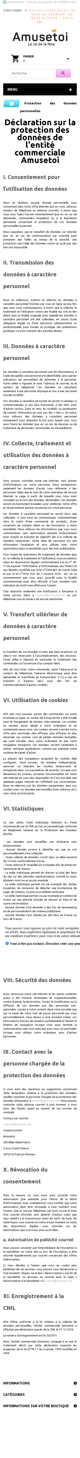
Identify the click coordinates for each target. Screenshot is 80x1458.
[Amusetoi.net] (40, 37)
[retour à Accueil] (12, 103)
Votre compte (12, 10)
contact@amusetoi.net (50, 595)
